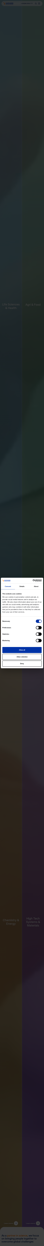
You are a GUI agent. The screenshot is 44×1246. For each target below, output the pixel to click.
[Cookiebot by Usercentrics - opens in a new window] (33, 580)
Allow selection (22, 657)
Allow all (22, 650)
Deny (22, 663)
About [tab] (36, 586)
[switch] (39, 627)
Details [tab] (22, 586)
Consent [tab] (8, 586)
